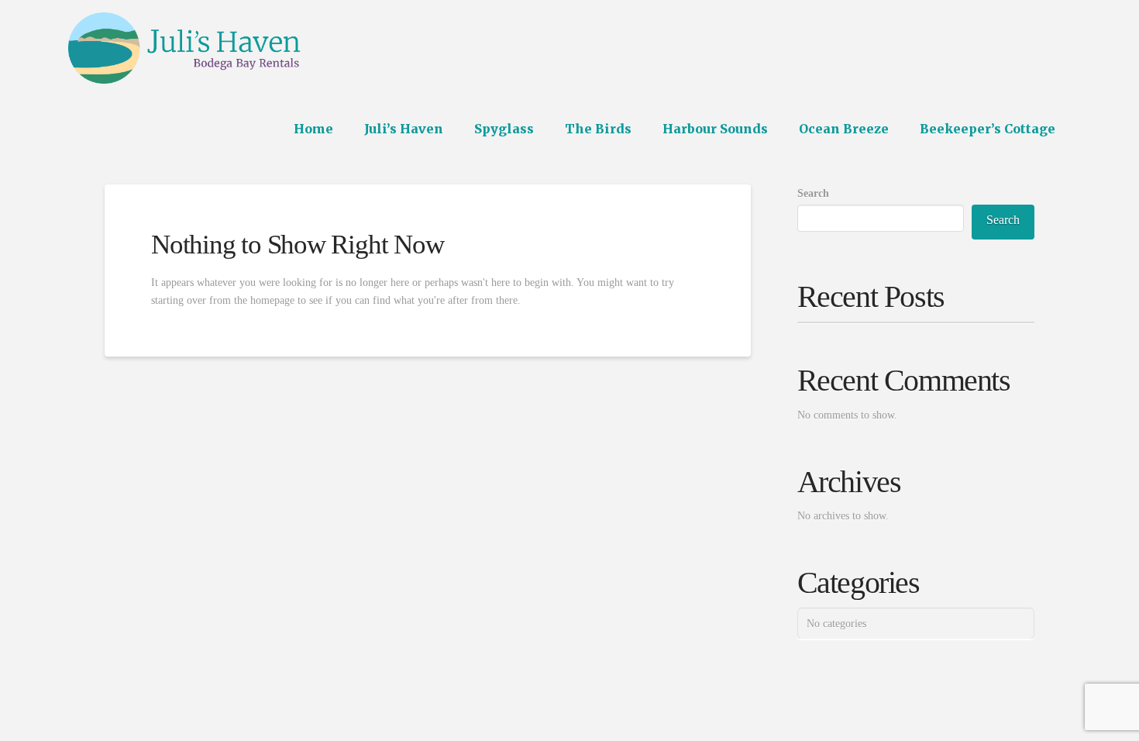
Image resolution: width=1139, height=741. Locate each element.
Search (813, 193)
